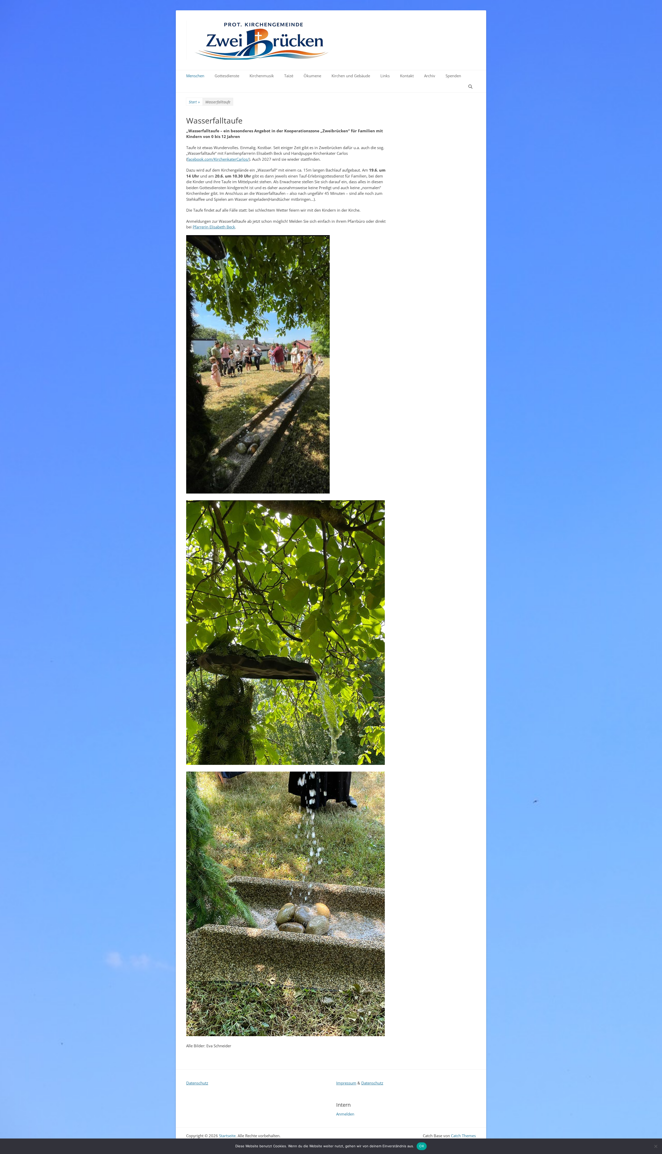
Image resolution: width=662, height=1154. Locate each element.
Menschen (195, 75)
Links (385, 75)
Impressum (346, 1083)
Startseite (363, 27)
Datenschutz (197, 1083)
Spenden (453, 75)
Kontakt (407, 75)
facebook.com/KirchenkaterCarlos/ (218, 159)
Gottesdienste (227, 75)
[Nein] (655, 1146)
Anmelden (345, 1114)
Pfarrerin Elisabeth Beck (214, 226)
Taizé (288, 75)
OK (421, 1146)
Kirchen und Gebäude (351, 75)
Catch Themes (463, 1135)
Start (194, 101)
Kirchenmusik (262, 75)
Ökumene (312, 75)
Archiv (429, 75)
